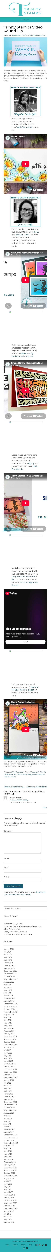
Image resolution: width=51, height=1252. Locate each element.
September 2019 (10, 1176)
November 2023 (10, 1039)
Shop (30, 1245)
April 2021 (7, 1124)
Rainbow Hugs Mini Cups (14, 787)
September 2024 (11, 1012)
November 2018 (10, 1203)
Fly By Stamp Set (10, 774)
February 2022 (9, 1097)
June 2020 (8, 1151)
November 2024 (10, 1006)
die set (31, 690)
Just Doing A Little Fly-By (36, 787)
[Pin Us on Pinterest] (27, 1248)
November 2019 (10, 1170)
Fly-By (36, 232)
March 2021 (8, 1127)
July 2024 (7, 1017)
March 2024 (8, 1028)
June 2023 (8, 1053)
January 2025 (9, 1001)
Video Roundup (17, 772)
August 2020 (9, 1146)
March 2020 (9, 1159)
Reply (45, 807)
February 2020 (10, 1162)
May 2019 (8, 1187)
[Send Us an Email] (36, 1245)
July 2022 (7, 1083)
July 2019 (7, 1181)
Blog (23, 1245)
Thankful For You (10, 776)
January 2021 (9, 1132)
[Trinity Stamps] (25, 8)
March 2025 (8, 996)
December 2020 (10, 1135)
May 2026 (8, 957)
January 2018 (9, 1222)
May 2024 (8, 1023)
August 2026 (9, 949)
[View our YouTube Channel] (46, 1245)
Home (7, 1245)
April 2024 (8, 1026)
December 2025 (10, 971)
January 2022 (9, 1099)
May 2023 (8, 1056)
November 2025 (10, 974)
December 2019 (10, 1168)
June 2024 (8, 1020)
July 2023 (7, 1050)
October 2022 (9, 1075)
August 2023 (9, 1047)
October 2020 (9, 1140)
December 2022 (10, 1069)
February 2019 (9, 1195)
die (13, 579)
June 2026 (8, 955)
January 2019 (9, 1198)
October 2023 (9, 1042)
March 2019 (8, 1192)
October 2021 (9, 1107)
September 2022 (11, 1077)
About (15, 1245)
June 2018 (8, 1217)
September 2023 (11, 1045)
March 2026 (8, 963)
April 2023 (8, 1058)
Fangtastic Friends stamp (23, 577)
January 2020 (9, 1165)
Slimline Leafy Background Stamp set (31, 774)
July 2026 (7, 952)
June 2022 (8, 1086)
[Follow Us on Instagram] (24, 1248)
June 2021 (8, 1118)
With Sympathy (24, 127)
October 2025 (9, 976)
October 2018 (9, 1206)
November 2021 (10, 1105)
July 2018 (7, 1214)
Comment (8, 831)
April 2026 (8, 960)
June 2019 (8, 1184)
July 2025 (7, 985)
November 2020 (10, 1137)
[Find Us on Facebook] (39, 1245)
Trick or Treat (22, 235)
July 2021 (7, 1116)
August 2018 (9, 1211)
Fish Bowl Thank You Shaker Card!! (18, 935)
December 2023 (10, 1036)
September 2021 (10, 1110)
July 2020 (8, 1148)
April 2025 (8, 993)
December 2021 (10, 1102)
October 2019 (9, 1173)
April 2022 (8, 1091)
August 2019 (9, 1178)
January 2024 (9, 1034)
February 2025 (9, 998)
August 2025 (9, 982)
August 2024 (9, 1015)
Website (7, 877)
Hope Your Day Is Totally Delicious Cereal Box (22, 926)
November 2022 (10, 1072)
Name (7, 858)
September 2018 (11, 1208)
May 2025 (8, 990)
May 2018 (8, 1219)
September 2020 (11, 1143)
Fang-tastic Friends (38, 772)
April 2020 (8, 1157)
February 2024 (10, 1031)
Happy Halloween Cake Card (15, 932)
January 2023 (9, 1067)
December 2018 (10, 1200)
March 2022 (8, 1094)
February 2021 (9, 1129)
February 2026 (9, 965)
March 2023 (8, 1061)
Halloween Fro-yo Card (13, 924)
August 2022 (9, 1080)
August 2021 (9, 1113)
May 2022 (8, 1088)
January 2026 (9, 968)
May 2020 (8, 1154)
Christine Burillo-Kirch (37, 35)
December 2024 (10, 1004)
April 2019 (8, 1189)
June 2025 (8, 987)
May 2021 (7, 1121)
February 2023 (9, 1064)
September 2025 (10, 979)
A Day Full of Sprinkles (13, 929)
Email (6, 868)
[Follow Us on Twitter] (43, 1245)
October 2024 (9, 1009)
